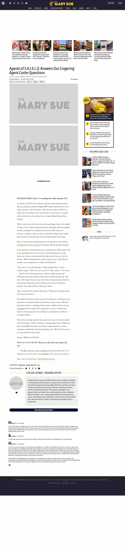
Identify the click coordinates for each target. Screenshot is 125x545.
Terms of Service (55, 480)
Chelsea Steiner (15, 79)
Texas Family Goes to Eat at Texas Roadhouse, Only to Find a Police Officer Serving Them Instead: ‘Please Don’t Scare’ (102, 173)
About (88, 8)
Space (74, 8)
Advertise (39, 480)
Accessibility (65, 480)
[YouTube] (26, 4)
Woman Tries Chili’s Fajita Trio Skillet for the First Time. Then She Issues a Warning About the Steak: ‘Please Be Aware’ (83, 55)
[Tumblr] (22, 4)
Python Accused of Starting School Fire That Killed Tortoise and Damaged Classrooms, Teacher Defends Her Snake (100, 116)
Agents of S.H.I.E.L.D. (31, 365)
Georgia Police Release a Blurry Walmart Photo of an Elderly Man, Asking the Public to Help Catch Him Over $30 (103, 222)
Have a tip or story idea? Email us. (101, 236)
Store (95, 8)
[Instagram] (18, 4)
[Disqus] (44, 443)
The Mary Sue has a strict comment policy (36, 350)
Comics (68, 8)
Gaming (81, 8)
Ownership (65, 483)
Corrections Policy (103, 480)
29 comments (74, 79)
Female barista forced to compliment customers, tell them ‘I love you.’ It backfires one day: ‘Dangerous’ (41, 55)
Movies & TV (37, 8)
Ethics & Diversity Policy (89, 480)
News (30, 8)
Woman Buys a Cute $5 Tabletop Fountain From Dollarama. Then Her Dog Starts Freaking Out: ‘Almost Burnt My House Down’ (103, 56)
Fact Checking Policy (54, 483)
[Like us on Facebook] (14, 4)
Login (120, 3)
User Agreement (75, 480)
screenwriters (22, 245)
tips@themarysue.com (46, 359)
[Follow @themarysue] (10, 4)
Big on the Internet (57, 8)
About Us (32, 480)
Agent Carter (22, 365)
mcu (38, 365)
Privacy (46, 480)
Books (46, 8)
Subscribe (111, 3)
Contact (72, 483)
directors (36, 245)
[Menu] (3, 3)
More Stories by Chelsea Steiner (44, 410)
